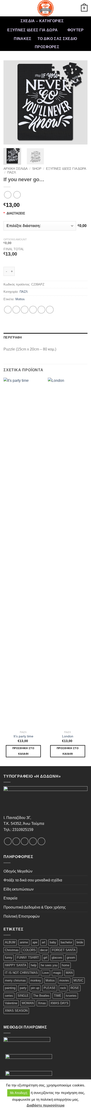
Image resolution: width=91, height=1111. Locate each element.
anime (24, 942)
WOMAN (28, 1003)
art (43, 942)
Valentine (11, 1003)
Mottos (20, 299)
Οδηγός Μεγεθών (18, 871)
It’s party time (23, 736)
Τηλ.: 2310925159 (18, 830)
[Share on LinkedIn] (50, 310)
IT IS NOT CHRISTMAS (21, 972)
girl (45, 957)
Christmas (12, 950)
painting (10, 988)
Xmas (42, 1003)
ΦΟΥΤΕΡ (75, 30)
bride (80, 942)
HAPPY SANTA (15, 965)
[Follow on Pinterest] (41, 841)
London (67, 736)
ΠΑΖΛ (11, 172)
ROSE (74, 988)
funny (8, 957)
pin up (35, 988)
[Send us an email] (33, 841)
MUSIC (78, 980)
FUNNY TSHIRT (28, 957)
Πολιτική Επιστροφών (22, 916)
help (33, 965)
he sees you (49, 965)
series (9, 995)
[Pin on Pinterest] (41, 310)
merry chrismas (15, 980)
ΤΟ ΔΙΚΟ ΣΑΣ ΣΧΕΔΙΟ (57, 39)
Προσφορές (47, 47)
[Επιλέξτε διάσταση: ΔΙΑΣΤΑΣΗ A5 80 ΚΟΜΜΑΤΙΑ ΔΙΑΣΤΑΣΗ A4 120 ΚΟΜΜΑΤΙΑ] (40, 226)
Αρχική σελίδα (16, 168)
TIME (57, 995)
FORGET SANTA (64, 950)
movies (64, 980)
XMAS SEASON (16, 1010)
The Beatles (41, 995)
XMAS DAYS (59, 1003)
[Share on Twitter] (24, 310)
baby (53, 942)
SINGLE (23, 995)
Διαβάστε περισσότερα (45, 1105)
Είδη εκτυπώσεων (19, 889)
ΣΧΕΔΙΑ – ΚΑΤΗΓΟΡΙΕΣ (42, 21)
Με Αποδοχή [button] (18, 1093)
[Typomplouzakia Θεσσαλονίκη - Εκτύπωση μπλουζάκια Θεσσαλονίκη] (45, 8)
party (23, 988)
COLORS (29, 950)
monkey (35, 980)
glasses (57, 957)
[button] (6, 8)
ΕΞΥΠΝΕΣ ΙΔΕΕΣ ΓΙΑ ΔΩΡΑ (32, 30)
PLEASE (50, 988)
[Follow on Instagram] (16, 841)
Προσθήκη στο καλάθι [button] (23, 751)
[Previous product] (17, 194)
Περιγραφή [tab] (13, 337)
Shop (36, 168)
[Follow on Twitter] (24, 841)
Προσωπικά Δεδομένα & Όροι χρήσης (35, 907)
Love (45, 972)
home (65, 965)
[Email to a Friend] (33, 310)
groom (71, 957)
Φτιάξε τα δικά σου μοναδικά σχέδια (33, 880)
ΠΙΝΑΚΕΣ (22, 39)
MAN (69, 972)
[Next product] (7, 194)
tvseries (71, 995)
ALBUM (10, 942)
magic (57, 972)
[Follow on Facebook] (8, 841)
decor (44, 950)
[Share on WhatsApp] (8, 310)
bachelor (66, 942)
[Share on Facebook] (16, 310)
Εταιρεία (10, 898)
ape (34, 942)
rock (63, 988)
